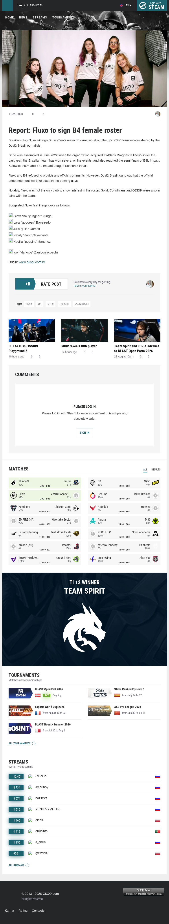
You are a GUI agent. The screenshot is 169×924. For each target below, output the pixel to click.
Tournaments (63, 17)
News (23, 17)
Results (155, 469)
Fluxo (29, 304)
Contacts (38, 910)
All (145, 469)
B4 (39, 304)
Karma (9, 910)
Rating (23, 910)
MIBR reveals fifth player (79, 346)
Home (9, 17)
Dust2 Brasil (81, 304)
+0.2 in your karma (84, 286)
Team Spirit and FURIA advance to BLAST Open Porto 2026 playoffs (136, 348)
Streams (40, 17)
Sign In (85, 432)
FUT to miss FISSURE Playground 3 (24, 348)
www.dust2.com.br (32, 262)
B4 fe (50, 304)
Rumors (64, 304)
